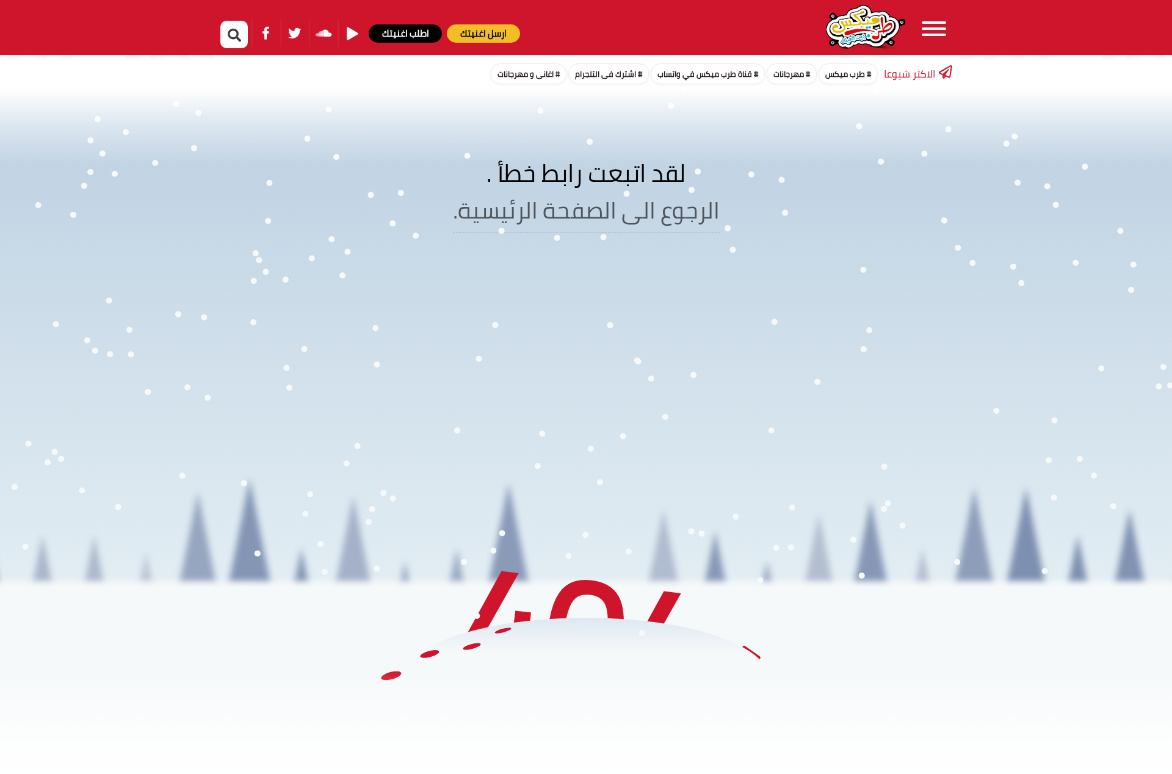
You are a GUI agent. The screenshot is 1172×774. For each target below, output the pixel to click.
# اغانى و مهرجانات (528, 74)
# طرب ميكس (848, 74)
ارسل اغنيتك (483, 33)
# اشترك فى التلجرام (608, 74)
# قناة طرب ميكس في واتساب (707, 74)
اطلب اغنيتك (405, 33)
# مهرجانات (791, 74)
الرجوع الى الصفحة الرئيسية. (586, 210)
